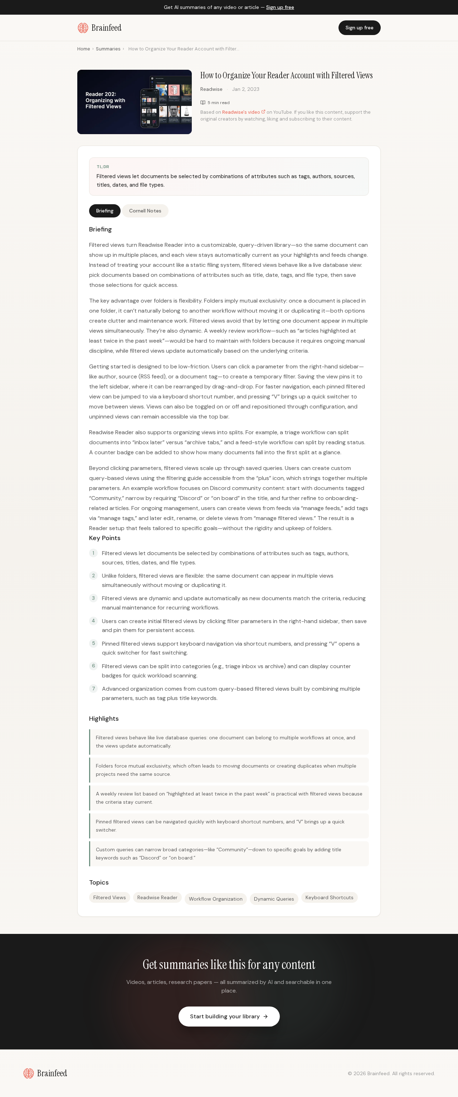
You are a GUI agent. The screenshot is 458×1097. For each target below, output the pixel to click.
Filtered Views (109, 897)
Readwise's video (241, 112)
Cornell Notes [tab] (145, 210)
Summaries (108, 49)
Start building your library (225, 1016)
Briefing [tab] (104, 210)
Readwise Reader (157, 897)
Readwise (211, 89)
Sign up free (280, 7)
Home (83, 49)
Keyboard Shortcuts (330, 897)
